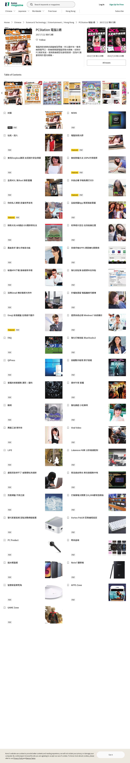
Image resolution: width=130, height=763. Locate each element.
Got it (111, 755)
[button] (40, 40)
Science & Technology (36, 22)
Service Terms (30, 758)
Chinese (17, 22)
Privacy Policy (18, 758)
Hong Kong (69, 22)
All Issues (106, 62)
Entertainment (55, 22)
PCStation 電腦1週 (87, 22)
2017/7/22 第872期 (108, 22)
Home (7, 22)
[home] (14, 4)
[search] (30, 4)
